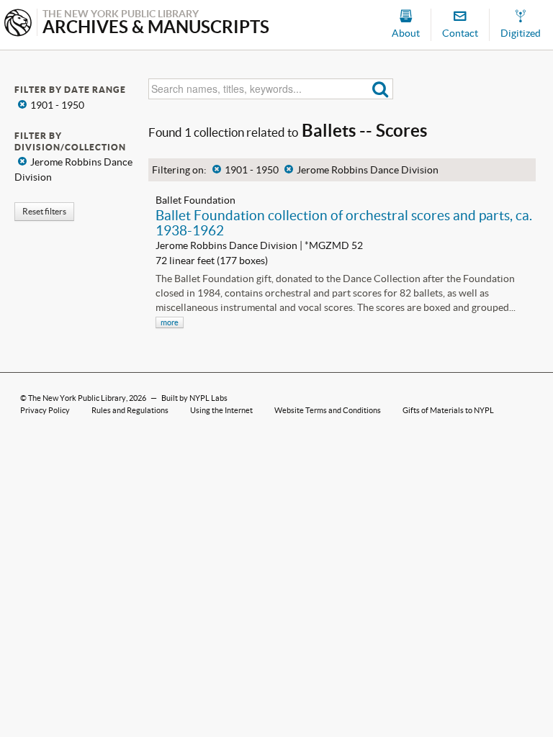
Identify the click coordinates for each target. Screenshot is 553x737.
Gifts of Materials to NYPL (448, 410)
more (170, 322)
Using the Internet (221, 410)
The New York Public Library (77, 398)
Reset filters (44, 211)
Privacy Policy (45, 410)
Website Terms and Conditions (327, 410)
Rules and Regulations (129, 410)
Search (380, 88)
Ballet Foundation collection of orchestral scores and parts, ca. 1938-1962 (344, 222)
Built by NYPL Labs (194, 398)
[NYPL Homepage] (18, 24)
